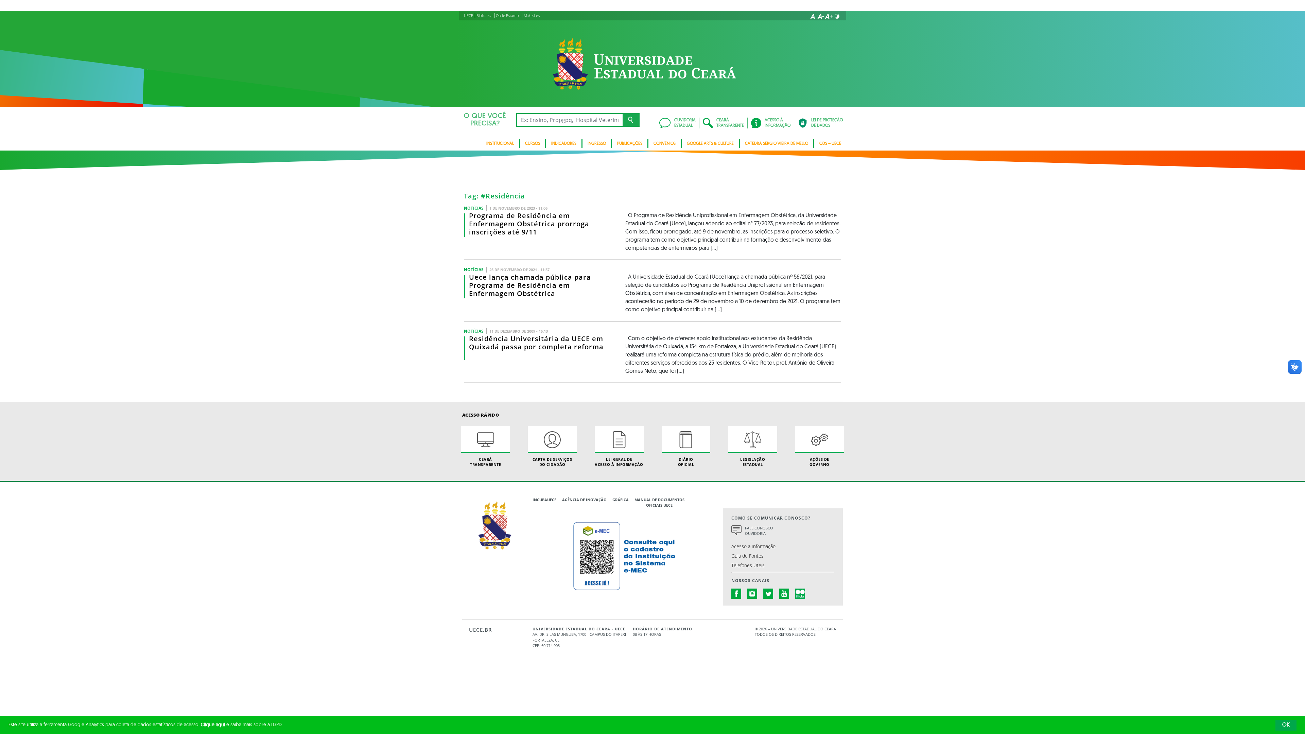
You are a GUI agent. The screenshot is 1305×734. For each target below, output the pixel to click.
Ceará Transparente (485, 462)
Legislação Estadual (752, 462)
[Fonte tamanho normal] (812, 16)
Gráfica (620, 499)
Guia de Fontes (747, 556)
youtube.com (784, 594)
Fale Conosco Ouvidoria (759, 530)
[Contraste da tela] (837, 16)
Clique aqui (213, 725)
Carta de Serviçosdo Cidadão (552, 462)
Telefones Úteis (748, 565)
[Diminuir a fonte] (821, 16)
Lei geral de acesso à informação (619, 462)
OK (1286, 725)
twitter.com (768, 594)
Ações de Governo (820, 462)
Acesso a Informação (753, 546)
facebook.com (736, 594)
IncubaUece (544, 499)
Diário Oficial (686, 462)
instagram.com (752, 594)
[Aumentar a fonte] (829, 16)
